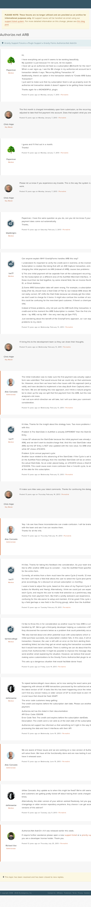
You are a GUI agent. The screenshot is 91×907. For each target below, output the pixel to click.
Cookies (87, 893)
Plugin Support (34, 43)
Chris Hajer (9, 124)
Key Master (9, 127)
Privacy (80, 893)
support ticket (71, 835)
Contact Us (52, 893)
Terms (74, 893)
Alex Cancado (11, 391)
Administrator (11, 394)
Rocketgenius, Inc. (25, 893)
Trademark (67, 893)
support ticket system (14, 21)
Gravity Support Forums (15, 43)
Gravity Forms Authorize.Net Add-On (60, 43)
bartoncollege (11, 638)
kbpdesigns (11, 232)
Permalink (64, 95)
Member (11, 73)
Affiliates (60, 893)
